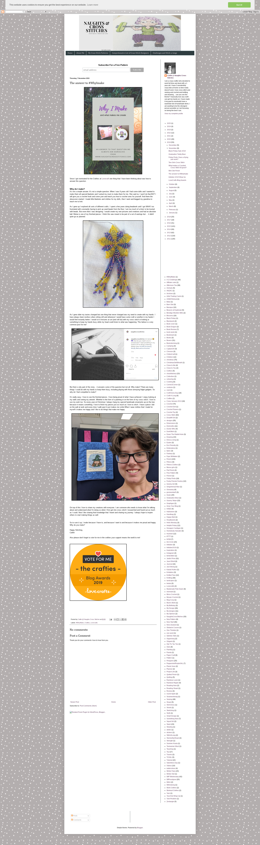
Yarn (168, 793)
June (171, 197)
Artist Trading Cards (174, 296)
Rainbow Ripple (172, 683)
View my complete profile (174, 114)
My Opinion (171, 614)
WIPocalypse (171, 779)
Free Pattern (171, 473)
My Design (170, 608)
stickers (169, 732)
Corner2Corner (172, 385)
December (173, 145)
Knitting (169, 578)
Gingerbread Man (173, 487)
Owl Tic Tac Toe (172, 644)
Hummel (170, 534)
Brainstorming (172, 343)
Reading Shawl (172, 688)
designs (169, 420)
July (170, 194)
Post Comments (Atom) (88, 706)
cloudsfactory (171, 374)
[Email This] (115, 619)
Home (70, 53)
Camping (170, 346)
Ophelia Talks (172, 636)
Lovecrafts (94, 622)
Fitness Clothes (172, 465)
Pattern (169, 658)
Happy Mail (171, 517)
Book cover (171, 324)
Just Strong (171, 567)
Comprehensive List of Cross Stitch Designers (130, 53)
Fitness (169, 462)
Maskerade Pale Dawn (175, 589)
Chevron (170, 351)
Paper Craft (171, 655)
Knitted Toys (171, 575)
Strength (170, 741)
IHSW (169, 539)
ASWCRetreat (172, 299)
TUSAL (169, 757)
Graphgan (170, 503)
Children (170, 357)
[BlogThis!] (117, 619)
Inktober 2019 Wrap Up (177, 177)
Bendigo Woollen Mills (175, 313)
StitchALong (171, 735)
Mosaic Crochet (172, 597)
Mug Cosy (170, 600)
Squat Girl (170, 721)
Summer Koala (172, 743)
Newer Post (74, 702)
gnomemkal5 (171, 492)
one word (170, 633)
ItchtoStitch (171, 556)
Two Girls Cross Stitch (177, 162)
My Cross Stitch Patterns (98, 53)
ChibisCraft (171, 354)
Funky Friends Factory (175, 481)
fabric (169, 451)
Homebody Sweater (174, 531)
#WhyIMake (80, 622)
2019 (169, 142)
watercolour (171, 768)
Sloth (168, 713)
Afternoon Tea (172, 285)
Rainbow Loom (172, 680)
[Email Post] (110, 619)
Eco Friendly (171, 445)
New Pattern (171, 619)
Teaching (170, 749)
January (172, 213)
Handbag (170, 514)
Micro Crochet (172, 594)
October (172, 184)
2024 (169, 126)
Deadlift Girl (171, 418)
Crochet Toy (171, 412)
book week (171, 332)
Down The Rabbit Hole (175, 434)
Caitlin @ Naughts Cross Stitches (176, 77)
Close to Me (171, 365)
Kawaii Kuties (172, 570)
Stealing (170, 727)
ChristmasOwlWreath (174, 363)
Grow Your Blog (172, 506)
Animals (170, 288)
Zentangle (170, 801)
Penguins (170, 661)
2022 (169, 133)
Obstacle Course (173, 628)
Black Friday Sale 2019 (177, 151)
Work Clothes (171, 788)
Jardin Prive (171, 558)
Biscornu (170, 316)
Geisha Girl (171, 484)
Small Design (171, 716)
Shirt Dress (171, 705)
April (171, 203)
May (170, 200)
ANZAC (169, 291)
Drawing (170, 437)
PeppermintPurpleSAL (175, 663)
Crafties (87, 622)
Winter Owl (171, 774)
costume (170, 387)
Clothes (169, 371)
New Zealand (171, 625)
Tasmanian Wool (173, 746)
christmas (170, 360)
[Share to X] (120, 619)
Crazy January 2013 (174, 401)
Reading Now (172, 685)
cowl (168, 390)
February (172, 210)
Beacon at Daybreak (174, 310)
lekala (169, 583)
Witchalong (171, 785)
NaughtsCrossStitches (175, 617)
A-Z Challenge (172, 280)
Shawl (169, 702)
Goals (169, 495)
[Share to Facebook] (122, 619)
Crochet (169, 404)
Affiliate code (171, 282)
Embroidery (171, 448)
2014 (169, 229)
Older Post (152, 702)
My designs (171, 611)
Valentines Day (172, 763)
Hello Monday (172, 523)
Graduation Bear (173, 498)
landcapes (170, 581)
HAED (169, 509)
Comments (77, 820)
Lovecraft (105, 179)
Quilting (169, 677)
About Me (80, 53)
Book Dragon (171, 327)
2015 (169, 226)
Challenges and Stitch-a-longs (165, 53)
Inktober (170, 545)
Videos (169, 766)
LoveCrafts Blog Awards (177, 180)
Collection (170, 376)
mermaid (170, 592)
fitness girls (171, 467)
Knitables (170, 572)
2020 (169, 139)
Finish (169, 459)
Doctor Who (171, 429)
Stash (169, 724)
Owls (168, 647)
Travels (169, 755)
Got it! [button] (239, 5)
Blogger (140, 828)
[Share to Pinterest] (125, 619)
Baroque (170, 307)
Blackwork (170, 321)
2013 (169, 233)
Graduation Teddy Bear (177, 154)
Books (169, 338)
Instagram (170, 553)
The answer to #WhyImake (178, 174)
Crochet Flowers (173, 409)
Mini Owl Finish (174, 171)
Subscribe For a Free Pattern (113, 65)
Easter (169, 443)
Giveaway (170, 490)
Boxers (169, 340)
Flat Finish (170, 470)
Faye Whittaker (172, 456)
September (173, 187)
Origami (169, 641)
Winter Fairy (171, 771)
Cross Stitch (171, 415)
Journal (169, 564)
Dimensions (171, 423)
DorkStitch (170, 431)
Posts (75, 816)
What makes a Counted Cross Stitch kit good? (178, 166)
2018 (169, 217)
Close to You (171, 368)
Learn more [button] (92, 5)
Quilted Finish (172, 674)
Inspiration (170, 550)
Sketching (170, 710)
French (169, 476)
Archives (170, 293)
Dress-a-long (171, 440)
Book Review (171, 329)
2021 (169, 136)
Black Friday (171, 318)
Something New (172, 719)
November (173, 148)
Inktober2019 (171, 547)
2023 (169, 130)
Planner (169, 669)
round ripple (171, 694)
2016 (169, 223)
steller (169, 730)
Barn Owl (170, 304)
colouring (170, 379)
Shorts (169, 708)
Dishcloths (170, 426)
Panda (169, 652)
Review (169, 691)
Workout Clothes (173, 790)
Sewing (169, 699)
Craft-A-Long (171, 396)
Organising (171, 639)
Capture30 (170, 349)
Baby (168, 302)
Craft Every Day (172, 393)
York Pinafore (171, 799)
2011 (169, 239)
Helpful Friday (172, 525)
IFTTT (169, 536)
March (171, 206)
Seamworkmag (172, 697)
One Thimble (171, 630)
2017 (169, 220)
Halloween (171, 512)
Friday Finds (171, 478)
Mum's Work (171, 603)
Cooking (170, 382)
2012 (169, 236)
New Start (170, 622)
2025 (169, 123)
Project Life (171, 672)
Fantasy (169, 454)
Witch (169, 782)
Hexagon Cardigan (174, 528)
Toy (168, 752)
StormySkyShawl (173, 738)
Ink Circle (170, 542)
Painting (170, 650)
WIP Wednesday (173, 777)
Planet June (171, 666)
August (171, 190)
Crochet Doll (171, 407)
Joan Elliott (171, 561)
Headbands (171, 520)
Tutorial (169, 760)
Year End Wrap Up (173, 796)
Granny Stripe (172, 501)
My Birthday (171, 605)
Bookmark (170, 335)
